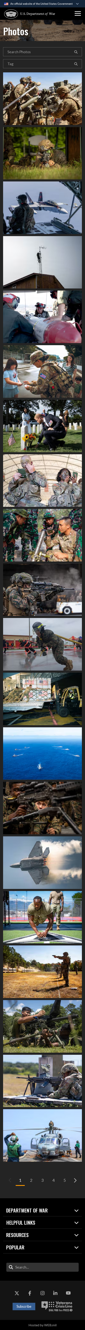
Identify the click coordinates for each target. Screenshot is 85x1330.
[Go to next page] (74, 1180)
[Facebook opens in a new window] (30, 1293)
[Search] (76, 51)
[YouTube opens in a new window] (68, 1293)
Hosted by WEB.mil (42, 1325)
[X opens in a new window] (17, 1293)
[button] (78, 13)
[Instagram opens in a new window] (42, 1293)
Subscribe (24, 1306)
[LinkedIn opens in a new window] (55, 1293)
